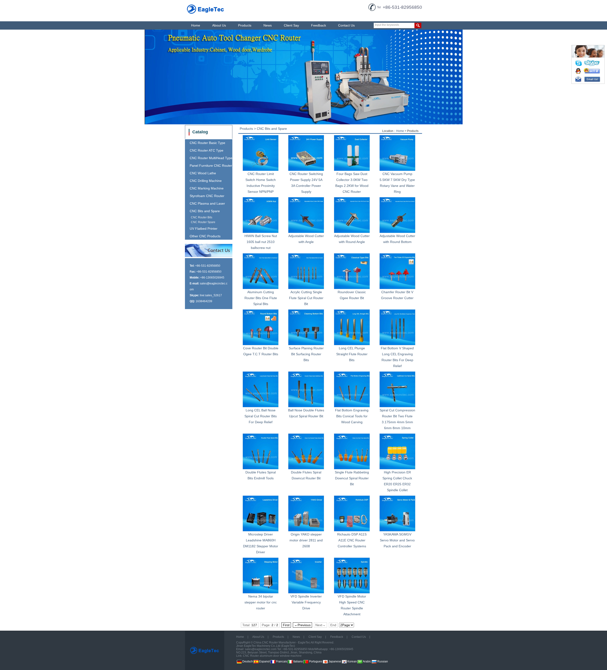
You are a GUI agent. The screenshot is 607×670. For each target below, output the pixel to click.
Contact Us (346, 25)
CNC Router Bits (201, 217)
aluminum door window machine (281, 655)
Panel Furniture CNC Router (211, 165)
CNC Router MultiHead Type (211, 158)
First (286, 625)
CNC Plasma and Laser (207, 203)
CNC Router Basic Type (207, 143)
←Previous (302, 625)
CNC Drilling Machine (206, 181)
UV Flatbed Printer (203, 228)
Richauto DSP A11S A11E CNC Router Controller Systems (352, 540)
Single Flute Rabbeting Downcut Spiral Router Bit (352, 478)
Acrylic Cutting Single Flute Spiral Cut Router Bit (306, 298)
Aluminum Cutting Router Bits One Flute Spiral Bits (260, 298)
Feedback (318, 25)
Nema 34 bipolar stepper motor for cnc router (260, 602)
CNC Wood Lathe (203, 173)
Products (244, 25)
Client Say (291, 25)
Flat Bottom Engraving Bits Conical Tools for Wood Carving (351, 416)
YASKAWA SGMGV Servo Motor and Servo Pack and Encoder (397, 540)
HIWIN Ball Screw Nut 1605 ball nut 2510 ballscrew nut (260, 242)
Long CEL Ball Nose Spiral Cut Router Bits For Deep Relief (260, 416)
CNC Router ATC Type (206, 150)
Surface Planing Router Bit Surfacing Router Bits (306, 354)
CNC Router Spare (203, 222)
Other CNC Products (205, 236)
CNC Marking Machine (207, 188)
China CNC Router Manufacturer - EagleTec (281, 642)
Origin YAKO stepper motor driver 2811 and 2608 (306, 540)
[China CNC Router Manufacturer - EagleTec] (205, 14)
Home (195, 25)
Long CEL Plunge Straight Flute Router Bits (352, 354)
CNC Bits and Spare (205, 211)
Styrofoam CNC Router (207, 196)
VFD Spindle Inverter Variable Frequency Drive (306, 602)
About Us (219, 25)
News (267, 25)
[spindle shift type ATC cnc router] (303, 77)
